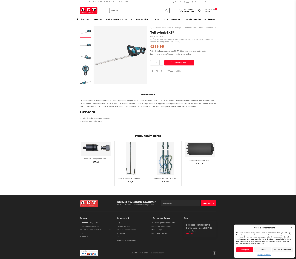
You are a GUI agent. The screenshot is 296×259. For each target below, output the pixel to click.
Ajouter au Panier (181, 63)
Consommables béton (173, 19)
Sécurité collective (193, 19)
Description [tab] (148, 94)
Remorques (97, 19)
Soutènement (210, 19)
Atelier (157, 19)
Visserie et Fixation (143, 19)
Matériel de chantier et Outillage (119, 19)
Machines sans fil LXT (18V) (189, 39)
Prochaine (209, 27)
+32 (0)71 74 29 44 (95, 223)
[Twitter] (157, 71)
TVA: (81, 233)
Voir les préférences (282, 249)
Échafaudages (83, 19)
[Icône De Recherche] (167, 10)
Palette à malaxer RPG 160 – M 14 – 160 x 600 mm (138, 178)
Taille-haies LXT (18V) (172, 42)
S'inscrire (207, 203)
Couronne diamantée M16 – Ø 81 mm (202, 160)
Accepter (245, 249)
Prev (200, 27)
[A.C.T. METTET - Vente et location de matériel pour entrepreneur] (88, 10)
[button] (291, 228)
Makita (202, 39)
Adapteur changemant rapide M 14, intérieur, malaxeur (105, 159)
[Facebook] (152, 71)
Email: (82, 226)
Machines (188, 27)
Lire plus (189, 234)
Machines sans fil (174, 39)
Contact (178, 2)
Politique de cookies (264, 255)
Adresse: (83, 230)
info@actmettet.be (92, 226)
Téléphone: (84, 223)
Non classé (192, 231)
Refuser (262, 249)
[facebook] (214, 253)
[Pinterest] (161, 71)
